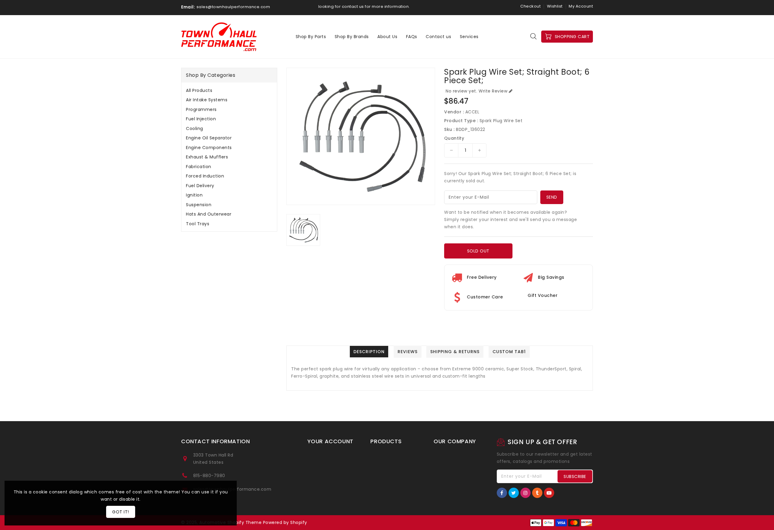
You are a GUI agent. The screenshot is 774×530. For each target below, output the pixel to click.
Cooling (194, 128)
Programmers (201, 109)
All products (199, 90)
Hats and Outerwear (208, 214)
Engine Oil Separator (209, 138)
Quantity (454, 138)
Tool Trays (197, 224)
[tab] (229, 90)
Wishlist (555, 6)
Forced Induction (205, 176)
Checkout (530, 6)
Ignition (194, 195)
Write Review (493, 91)
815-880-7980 (209, 476)
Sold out (478, 251)
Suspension (198, 205)
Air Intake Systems (206, 100)
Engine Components (209, 148)
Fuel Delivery (200, 186)
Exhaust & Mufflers (207, 157)
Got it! (120, 512)
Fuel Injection (201, 119)
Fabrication (198, 167)
